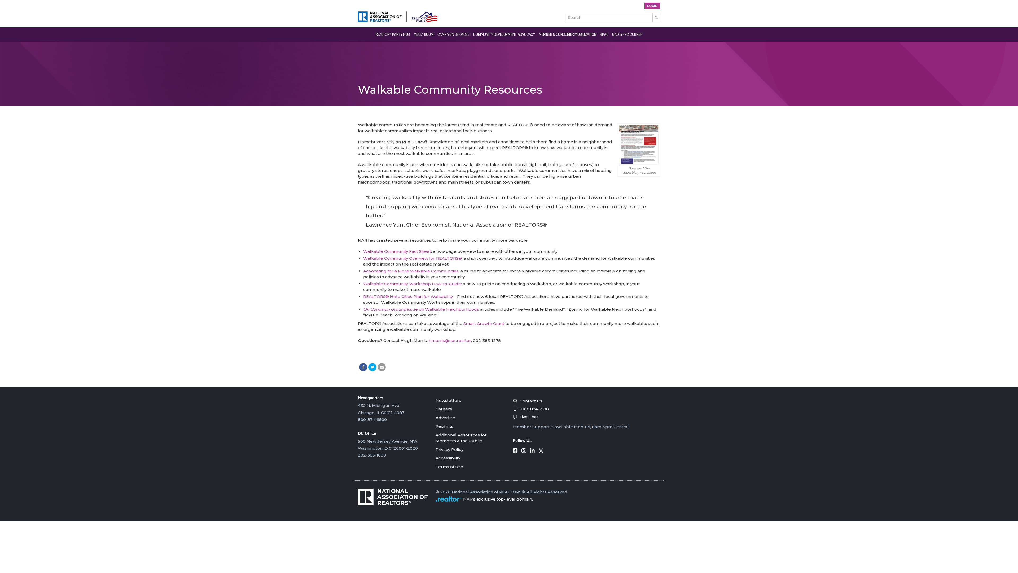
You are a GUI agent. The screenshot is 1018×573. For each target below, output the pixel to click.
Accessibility (448, 458)
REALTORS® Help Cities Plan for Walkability (408, 296)
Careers (444, 408)
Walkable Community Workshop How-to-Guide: (412, 283)
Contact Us (531, 400)
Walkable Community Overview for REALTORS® (412, 258)
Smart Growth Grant (483, 323)
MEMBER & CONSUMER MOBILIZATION (567, 35)
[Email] (382, 367)
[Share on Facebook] (363, 367)
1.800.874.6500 (534, 408)
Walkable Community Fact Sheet (397, 251)
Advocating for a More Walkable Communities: (411, 271)
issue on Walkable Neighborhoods (421, 309)
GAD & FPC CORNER (627, 35)
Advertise (445, 417)
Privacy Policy (449, 449)
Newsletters (448, 400)
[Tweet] (372, 367)
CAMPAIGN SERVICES (453, 35)
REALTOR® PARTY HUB (393, 35)
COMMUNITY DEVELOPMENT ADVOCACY (504, 35)
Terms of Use (449, 466)
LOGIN (652, 6)
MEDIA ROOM (424, 35)
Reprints (444, 426)
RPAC (604, 35)
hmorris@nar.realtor (450, 340)
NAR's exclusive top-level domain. (498, 499)
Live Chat (529, 416)
